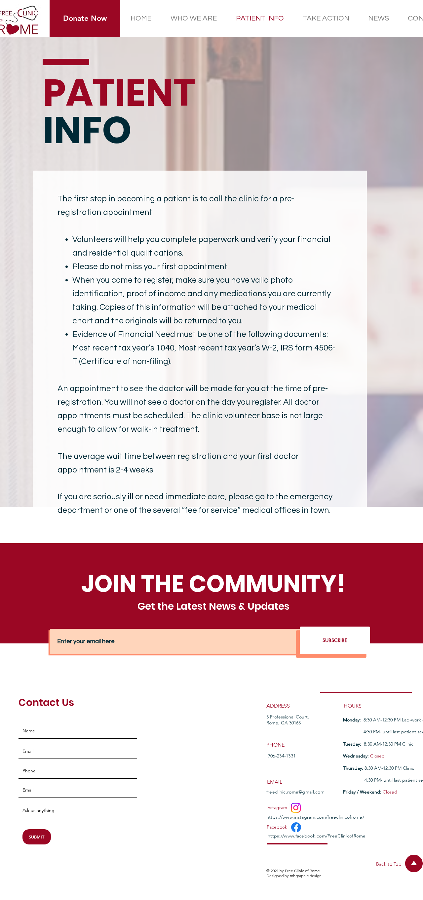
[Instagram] (295, 807)
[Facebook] (296, 827)
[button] (85, 18)
